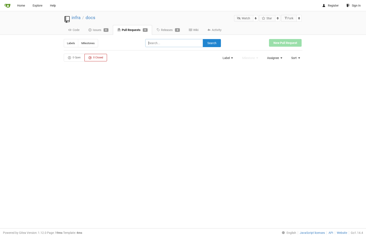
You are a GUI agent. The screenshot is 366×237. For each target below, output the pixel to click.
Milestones (88, 43)
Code (76, 30)
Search (211, 43)
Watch (246, 18)
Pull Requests (134, 30)
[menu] (226, 58)
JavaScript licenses (312, 232)
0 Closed (98, 57)
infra (76, 17)
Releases (169, 30)
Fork (290, 18)
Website (342, 232)
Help (53, 5)
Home (21, 5)
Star (269, 18)
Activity (217, 30)
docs (90, 17)
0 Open (76, 57)
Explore (37, 5)
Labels (71, 43)
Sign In (356, 5)
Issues (100, 30)
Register (333, 5)
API (331, 232)
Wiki (195, 30)
